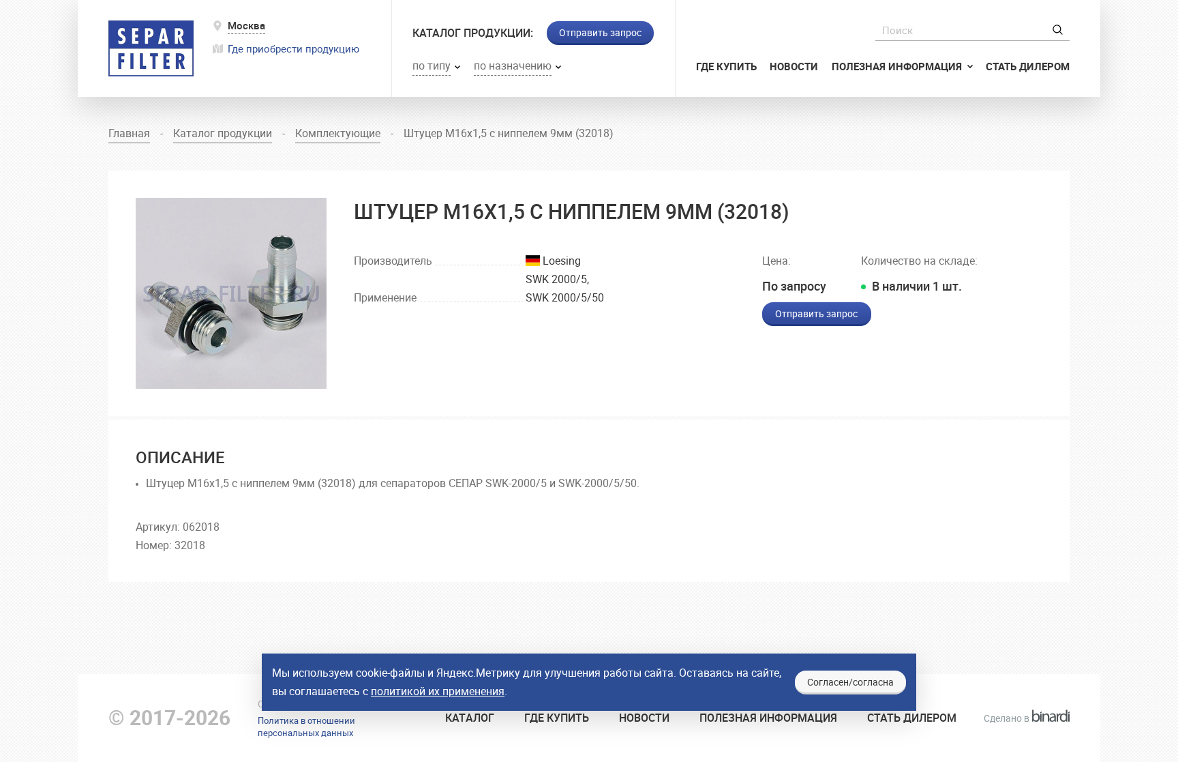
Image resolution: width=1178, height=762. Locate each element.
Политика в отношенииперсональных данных (306, 726)
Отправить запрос (600, 32)
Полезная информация (898, 66)
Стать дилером (1028, 66)
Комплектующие (337, 133)
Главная (129, 133)
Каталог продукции (222, 133)
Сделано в (1022, 718)
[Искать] (1058, 30)
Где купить (726, 66)
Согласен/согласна (850, 681)
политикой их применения (437, 691)
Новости (794, 66)
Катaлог (469, 717)
